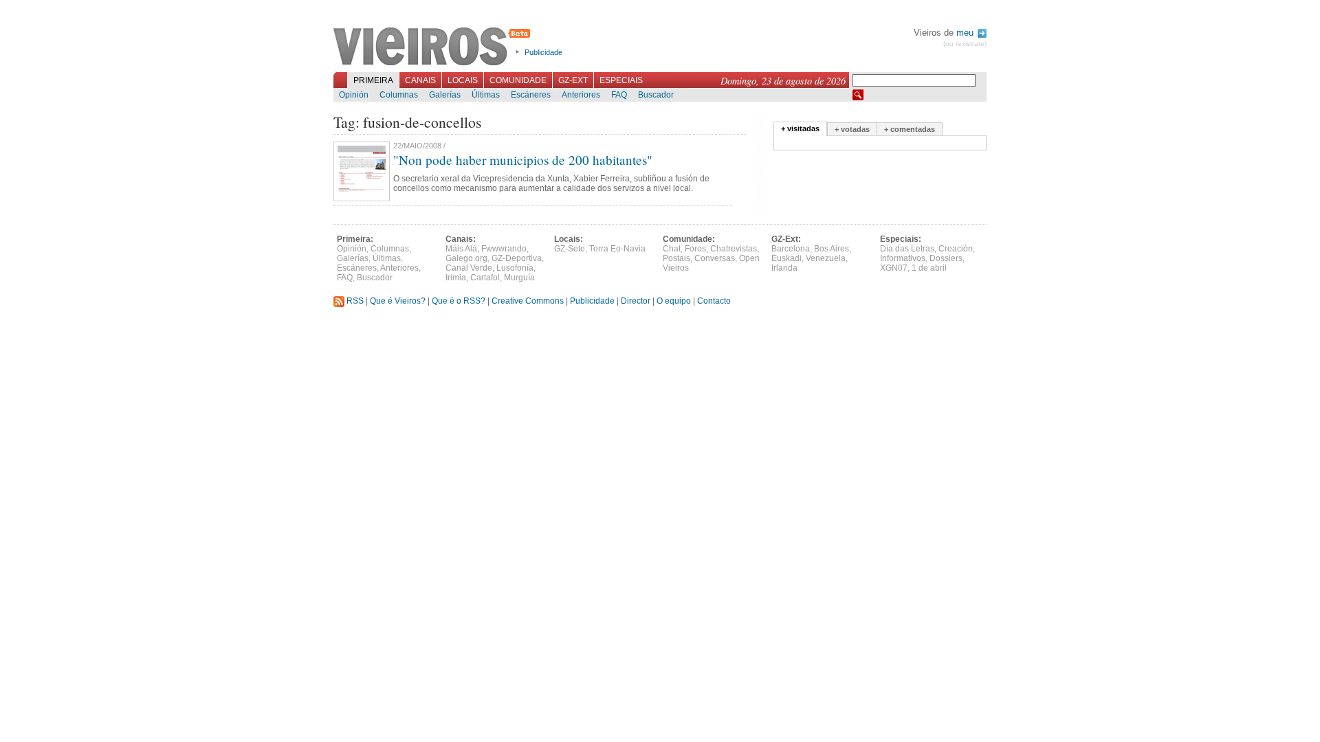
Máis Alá (461, 249)
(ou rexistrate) (965, 43)
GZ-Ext (573, 80)
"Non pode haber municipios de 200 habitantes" (522, 159)
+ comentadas (909, 129)
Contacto (714, 301)
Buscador (656, 95)
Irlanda (784, 268)
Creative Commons (528, 301)
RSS (354, 301)
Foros (695, 249)
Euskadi (786, 258)
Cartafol (485, 277)
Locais (463, 80)
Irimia (456, 277)
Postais (676, 258)
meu (966, 32)
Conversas (714, 258)
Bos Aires (831, 249)
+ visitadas (800, 128)
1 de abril (929, 268)
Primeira (373, 80)
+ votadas (852, 129)
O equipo (674, 301)
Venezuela (826, 258)
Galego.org (466, 258)
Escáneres (531, 95)
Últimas (486, 95)
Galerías (445, 95)
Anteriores (581, 95)
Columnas (399, 95)
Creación (955, 249)
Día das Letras (907, 249)
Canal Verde (469, 268)
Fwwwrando (504, 249)
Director (635, 301)
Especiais (621, 80)
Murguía (519, 277)
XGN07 (894, 268)
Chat (672, 249)
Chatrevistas (733, 249)
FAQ (619, 95)
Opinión (353, 95)
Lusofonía (515, 268)
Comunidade (518, 80)
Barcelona (790, 249)
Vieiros (434, 47)
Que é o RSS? (458, 301)
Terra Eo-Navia (617, 249)
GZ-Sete (569, 249)
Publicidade (543, 52)
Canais (420, 80)
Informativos (902, 258)
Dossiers (946, 258)
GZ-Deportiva (517, 258)
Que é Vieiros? (398, 301)
